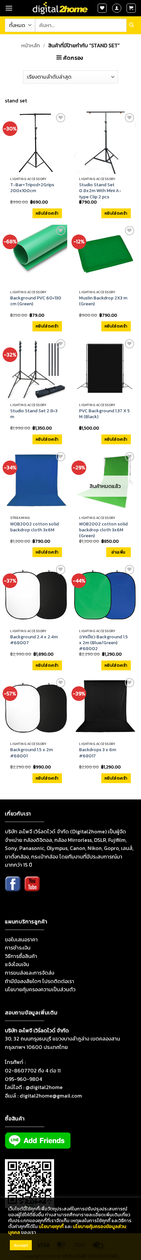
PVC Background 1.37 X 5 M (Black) (104, 414)
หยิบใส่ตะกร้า (47, 213)
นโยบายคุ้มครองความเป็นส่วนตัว (40, 989)
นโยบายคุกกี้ (51, 1226)
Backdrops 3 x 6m (97, 753)
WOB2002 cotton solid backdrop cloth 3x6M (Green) (103, 530)
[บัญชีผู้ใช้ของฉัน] (116, 8)
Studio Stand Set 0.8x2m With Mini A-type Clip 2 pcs (100, 191)
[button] (9, 8)
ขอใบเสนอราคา (21, 939)
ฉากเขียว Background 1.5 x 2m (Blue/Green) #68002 (103, 643)
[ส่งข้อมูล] (131, 25)
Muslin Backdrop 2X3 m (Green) (103, 301)
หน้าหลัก (30, 45)
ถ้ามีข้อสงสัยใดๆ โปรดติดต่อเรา (39, 981)
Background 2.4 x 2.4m (34, 640)
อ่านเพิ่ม (118, 552)
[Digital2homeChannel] (32, 889)
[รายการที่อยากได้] (102, 8)
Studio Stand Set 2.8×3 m (33, 414)
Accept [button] (21, 1245)
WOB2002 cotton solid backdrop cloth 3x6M (34, 527)
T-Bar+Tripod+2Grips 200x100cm (32, 188)
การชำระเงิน (17, 947)
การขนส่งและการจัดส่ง (29, 973)
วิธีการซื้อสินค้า (21, 956)
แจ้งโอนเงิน (17, 964)
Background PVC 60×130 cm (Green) (35, 301)
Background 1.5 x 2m (31, 753)
